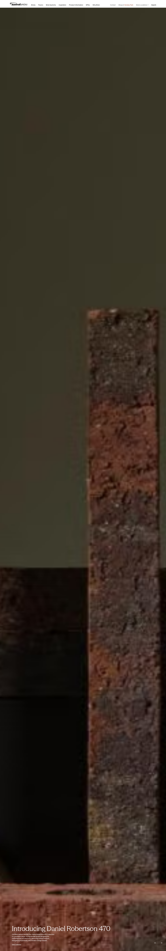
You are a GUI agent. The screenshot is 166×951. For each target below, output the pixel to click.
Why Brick (96, 5)
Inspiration (62, 5)
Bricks (33, 5)
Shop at (125, 5)
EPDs (88, 5)
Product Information (76, 5)
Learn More (15, 944)
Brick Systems (51, 5)
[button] (155, 943)
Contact (113, 5)
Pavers (40, 5)
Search (153, 5)
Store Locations (141, 5)
